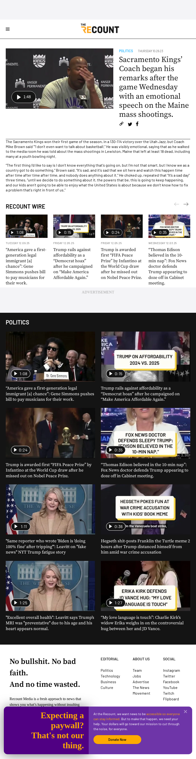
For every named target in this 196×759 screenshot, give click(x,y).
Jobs (137, 676)
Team (137, 670)
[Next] (176, 205)
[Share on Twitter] (130, 124)
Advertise (141, 681)
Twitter (169, 676)
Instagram (171, 670)
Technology (110, 676)
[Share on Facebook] (137, 124)
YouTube (170, 687)
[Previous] (186, 205)
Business (108, 681)
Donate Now (117, 740)
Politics (126, 51)
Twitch (168, 693)
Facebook (171, 681)
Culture (107, 687)
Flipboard (171, 699)
